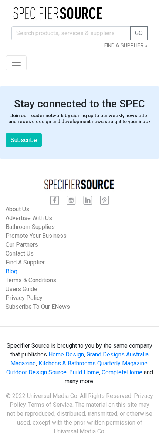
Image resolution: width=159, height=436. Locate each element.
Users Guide (21, 289)
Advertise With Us (29, 218)
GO (139, 33)
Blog (11, 271)
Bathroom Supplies (30, 226)
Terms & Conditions (31, 280)
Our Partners (22, 244)
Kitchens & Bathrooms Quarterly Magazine (93, 363)
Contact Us (20, 253)
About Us (17, 209)
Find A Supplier (25, 262)
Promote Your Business (36, 235)
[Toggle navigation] (16, 62)
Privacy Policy (24, 297)
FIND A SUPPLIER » (126, 45)
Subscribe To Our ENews (38, 306)
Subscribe (24, 139)
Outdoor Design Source (36, 372)
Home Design (66, 354)
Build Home (84, 372)
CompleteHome (122, 372)
